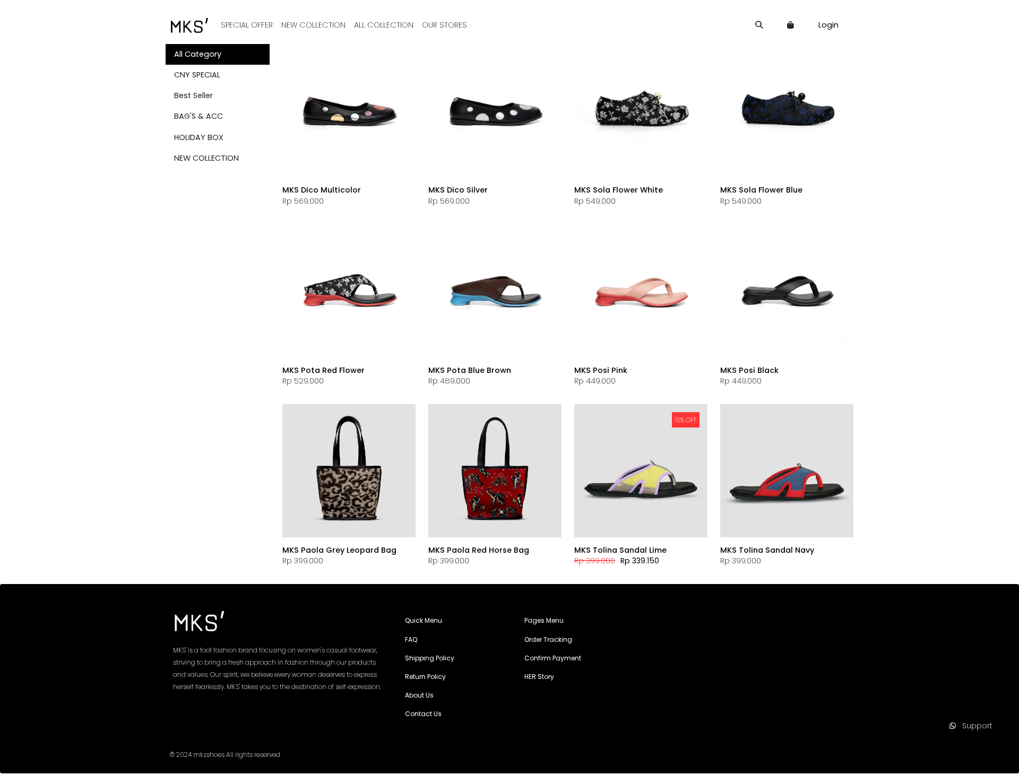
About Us (419, 695)
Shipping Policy (429, 658)
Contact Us (423, 713)
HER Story (539, 676)
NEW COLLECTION (313, 25)
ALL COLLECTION (383, 25)
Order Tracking (548, 639)
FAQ (411, 639)
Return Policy (425, 676)
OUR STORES (444, 25)
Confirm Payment (552, 658)
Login (828, 25)
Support (974, 725)
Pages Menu (544, 620)
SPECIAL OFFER (247, 25)
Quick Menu (423, 620)
